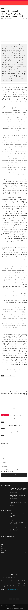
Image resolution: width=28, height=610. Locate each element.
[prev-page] (2, 438)
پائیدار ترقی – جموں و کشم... (16, 431)
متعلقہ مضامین (5, 415)
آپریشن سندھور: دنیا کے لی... (15, 425)
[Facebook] (7, 23)
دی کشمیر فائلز (12, 375)
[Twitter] (10, 23)
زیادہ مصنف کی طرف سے (15, 415)
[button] (26, 3)
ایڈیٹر (5, 18)
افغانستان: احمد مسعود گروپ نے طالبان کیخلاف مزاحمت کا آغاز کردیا (20, 393)
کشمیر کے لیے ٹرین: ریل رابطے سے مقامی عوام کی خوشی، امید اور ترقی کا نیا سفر (18, 489)
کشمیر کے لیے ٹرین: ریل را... (15, 418)
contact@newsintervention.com (12, 589)
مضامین (3, 8)
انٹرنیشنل (3, 428)
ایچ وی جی (6, 375)
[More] (19, 23)
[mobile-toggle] (2, 3)
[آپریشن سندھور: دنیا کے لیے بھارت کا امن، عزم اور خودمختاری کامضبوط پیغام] (4, 427)
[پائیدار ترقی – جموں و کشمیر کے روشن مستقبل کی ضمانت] (4, 433)
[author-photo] (14, 406)
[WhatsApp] (16, 23)
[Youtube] (17, 599)
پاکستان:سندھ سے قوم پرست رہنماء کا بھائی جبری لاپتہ (7, 393)
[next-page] (4, 438)
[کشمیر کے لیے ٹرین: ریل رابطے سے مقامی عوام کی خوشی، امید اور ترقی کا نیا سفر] (4, 420)
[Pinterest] (13, 23)
